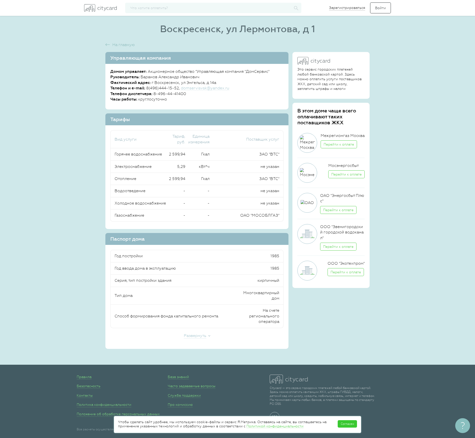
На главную (123, 44)
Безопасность (88, 386)
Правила (84, 377)
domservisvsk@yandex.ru (205, 88)
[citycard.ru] (100, 8)
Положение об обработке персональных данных (118, 414)
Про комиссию (180, 405)
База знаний (178, 377)
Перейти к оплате (339, 144)
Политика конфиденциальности (104, 405)
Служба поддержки (184, 395)
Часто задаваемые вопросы (191, 386)
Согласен (347, 424)
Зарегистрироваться (347, 8)
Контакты (85, 395)
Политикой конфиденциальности (275, 426)
